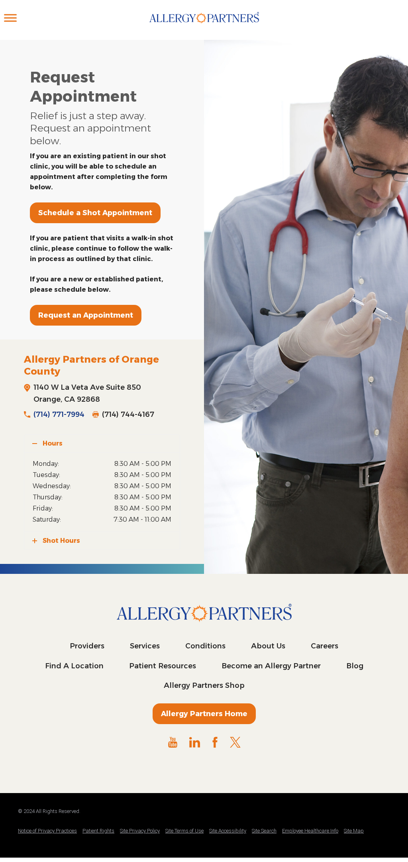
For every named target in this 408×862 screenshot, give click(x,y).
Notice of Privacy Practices (47, 831)
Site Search (264, 831)
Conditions (205, 646)
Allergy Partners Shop (204, 685)
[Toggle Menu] (10, 18)
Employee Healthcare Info (310, 831)
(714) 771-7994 (58, 414)
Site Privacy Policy (140, 831)
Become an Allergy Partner (271, 666)
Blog (354, 666)
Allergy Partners (204, 26)
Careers (324, 646)
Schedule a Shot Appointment (95, 212)
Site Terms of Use (184, 831)
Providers (87, 646)
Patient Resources (162, 666)
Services (145, 646)
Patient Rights (98, 831)
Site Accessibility (227, 831)
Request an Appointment (85, 315)
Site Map (354, 831)
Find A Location (74, 666)
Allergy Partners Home (204, 713)
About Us (268, 646)
